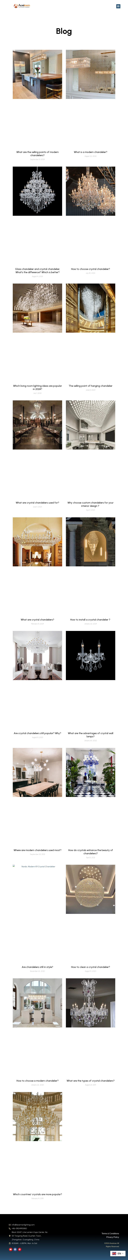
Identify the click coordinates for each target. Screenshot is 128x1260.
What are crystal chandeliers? (37, 619)
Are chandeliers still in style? (37, 966)
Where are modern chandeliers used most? (37, 850)
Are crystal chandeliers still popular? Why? (37, 733)
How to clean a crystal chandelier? (90, 966)
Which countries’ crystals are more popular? (37, 1194)
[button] (118, 6)
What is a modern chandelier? (90, 152)
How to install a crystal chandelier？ (90, 619)
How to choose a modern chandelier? (37, 1080)
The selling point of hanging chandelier (90, 385)
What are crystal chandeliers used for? (37, 502)
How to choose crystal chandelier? (90, 269)
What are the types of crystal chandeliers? (90, 1080)
